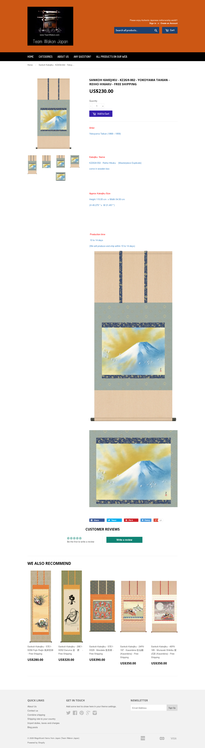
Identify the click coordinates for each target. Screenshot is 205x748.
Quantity (93, 100)
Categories (45, 56)
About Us (63, 56)
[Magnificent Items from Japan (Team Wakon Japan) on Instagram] (95, 713)
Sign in (152, 23)
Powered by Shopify (36, 742)
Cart (172, 30)
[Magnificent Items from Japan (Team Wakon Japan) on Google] (88, 713)
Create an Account (169, 23)
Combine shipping (36, 714)
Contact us (32, 710)
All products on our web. (112, 56)
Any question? (82, 56)
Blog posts (32, 727)
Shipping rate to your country (41, 718)
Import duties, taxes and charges (43, 722)
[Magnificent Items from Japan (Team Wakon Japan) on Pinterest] (81, 713)
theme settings (108, 706)
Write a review (124, 539)
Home (30, 56)
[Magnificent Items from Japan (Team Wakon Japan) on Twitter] (68, 713)
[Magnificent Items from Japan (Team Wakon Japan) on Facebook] (75, 713)
